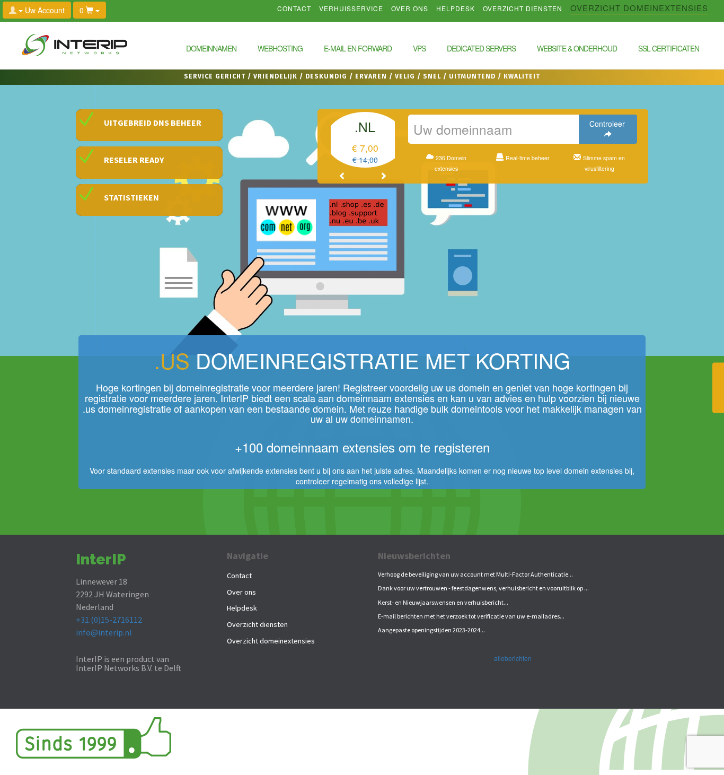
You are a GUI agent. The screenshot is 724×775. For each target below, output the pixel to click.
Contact (294, 9)
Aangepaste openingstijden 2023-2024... (431, 630)
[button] (342, 175)
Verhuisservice (351, 9)
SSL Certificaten (668, 48)
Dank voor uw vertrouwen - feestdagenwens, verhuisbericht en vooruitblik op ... (483, 588)
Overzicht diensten (522, 9)
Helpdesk (455, 9)
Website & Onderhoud (577, 48)
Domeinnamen (211, 48)
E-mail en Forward (358, 48)
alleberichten (513, 658)
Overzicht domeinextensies (639, 9)
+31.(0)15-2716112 (109, 619)
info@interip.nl (104, 632)
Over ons (409, 9)
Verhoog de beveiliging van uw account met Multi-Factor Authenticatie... (475, 574)
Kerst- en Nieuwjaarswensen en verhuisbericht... (443, 602)
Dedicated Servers (481, 48)
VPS (419, 48)
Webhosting (280, 48)
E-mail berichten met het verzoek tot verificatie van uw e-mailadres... (471, 616)
